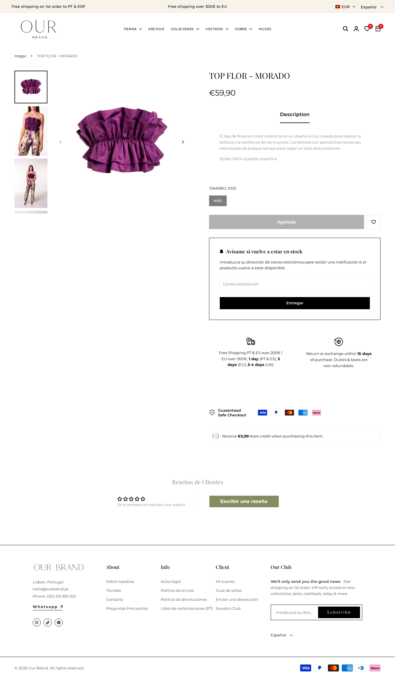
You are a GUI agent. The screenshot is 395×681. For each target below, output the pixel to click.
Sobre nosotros (120, 581)
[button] (373, 222)
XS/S (220, 202)
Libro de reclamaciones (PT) (187, 608)
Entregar (294, 303)
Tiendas (113, 590)
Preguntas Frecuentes (127, 608)
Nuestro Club (228, 608)
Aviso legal (171, 581)
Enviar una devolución (237, 599)
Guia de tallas (228, 590)
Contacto (114, 599)
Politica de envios (177, 590)
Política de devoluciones (184, 599)
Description (295, 114)
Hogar (20, 56)
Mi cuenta (225, 581)
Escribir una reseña (243, 501)
